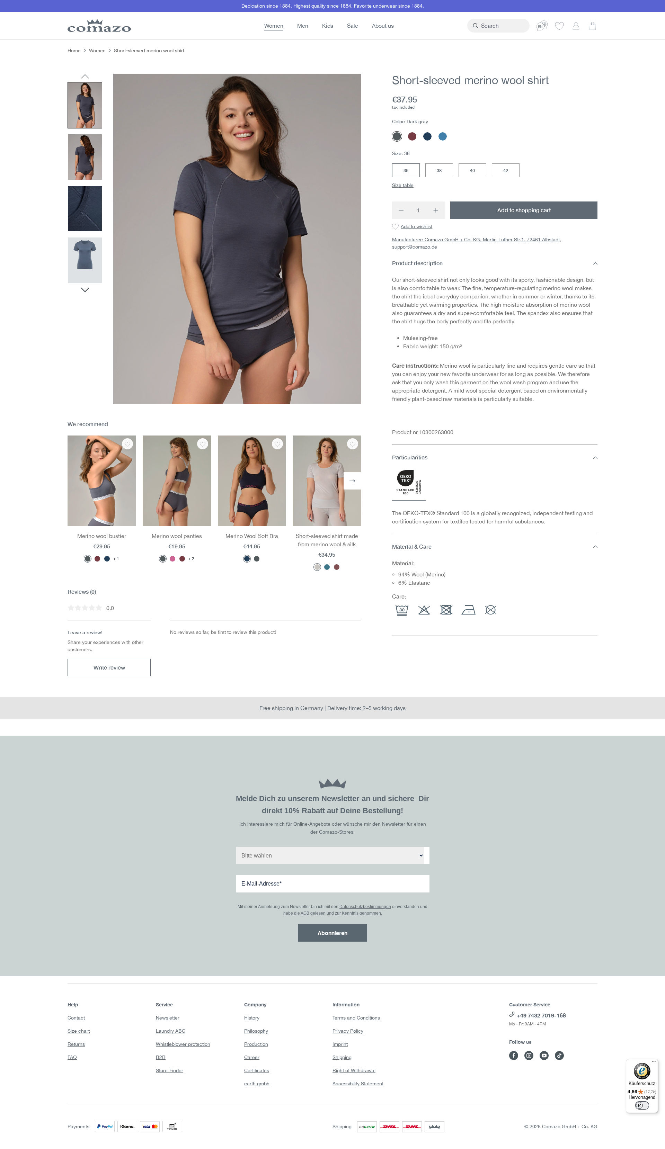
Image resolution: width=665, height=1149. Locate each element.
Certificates (256, 1070)
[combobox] (502, 26)
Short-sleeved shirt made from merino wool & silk (327, 540)
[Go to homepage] (98, 25)
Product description (417, 263)
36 (406, 170)
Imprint (340, 1044)
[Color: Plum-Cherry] (97, 559)
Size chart (79, 1031)
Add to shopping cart (524, 210)
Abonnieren (332, 933)
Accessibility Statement (357, 1083)
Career (251, 1057)
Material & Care (412, 546)
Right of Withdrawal (353, 1070)
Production (256, 1044)
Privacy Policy (347, 1031)
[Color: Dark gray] (87, 559)
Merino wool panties (177, 536)
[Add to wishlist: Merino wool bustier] (127, 443)
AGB (305, 913)
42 (505, 170)
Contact (76, 1018)
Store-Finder (169, 1070)
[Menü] (654, 1063)
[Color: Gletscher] (317, 567)
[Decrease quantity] (401, 210)
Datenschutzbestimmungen (365, 906)
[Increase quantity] (436, 210)
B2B (161, 1057)
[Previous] (85, 77)
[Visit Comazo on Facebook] (513, 1055)
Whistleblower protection (183, 1044)
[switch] (642, 1105)
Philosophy (256, 1031)
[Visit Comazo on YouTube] (544, 1055)
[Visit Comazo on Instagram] (528, 1055)
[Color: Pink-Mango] (172, 559)
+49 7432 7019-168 (541, 1015)
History (251, 1018)
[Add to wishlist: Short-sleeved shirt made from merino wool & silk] (352, 443)
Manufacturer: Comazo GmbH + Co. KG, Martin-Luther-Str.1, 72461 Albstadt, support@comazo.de (476, 243)
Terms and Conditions (356, 1018)
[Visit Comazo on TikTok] (559, 1055)
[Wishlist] (559, 25)
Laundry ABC (170, 1031)
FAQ (72, 1057)
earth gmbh (256, 1083)
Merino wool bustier (101, 536)
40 (472, 170)
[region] (214, 239)
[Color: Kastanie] (336, 567)
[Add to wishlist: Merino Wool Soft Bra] (277, 443)
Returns (76, 1044)
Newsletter (167, 1018)
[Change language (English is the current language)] (542, 25)
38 (439, 170)
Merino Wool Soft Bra (251, 536)
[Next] (85, 291)
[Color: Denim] (327, 567)
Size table (403, 185)
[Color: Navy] (107, 559)
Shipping (342, 1057)
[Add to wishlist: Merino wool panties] (202, 443)
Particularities (409, 457)
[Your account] (576, 25)
